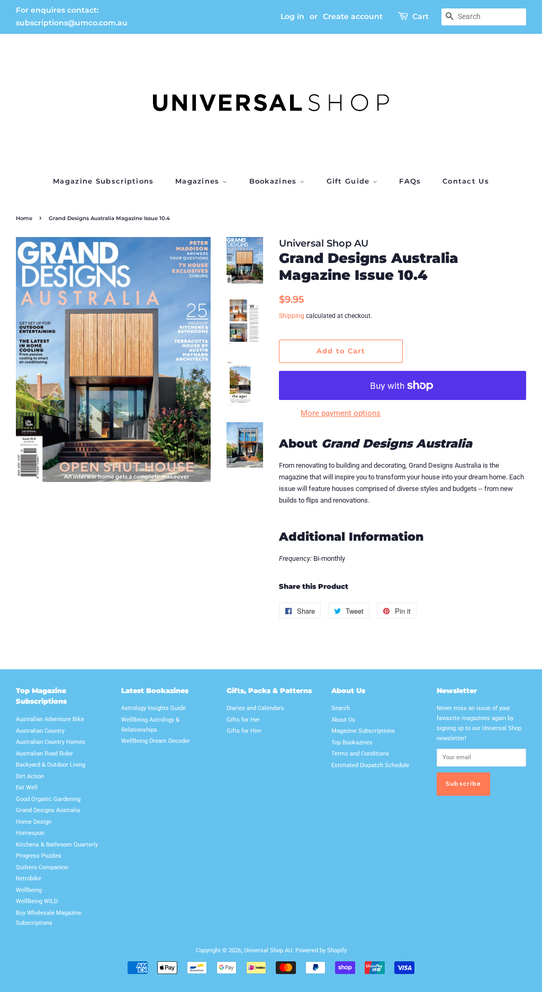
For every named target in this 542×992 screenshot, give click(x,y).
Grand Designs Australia (48, 810)
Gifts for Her (243, 719)
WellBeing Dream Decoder (155, 741)
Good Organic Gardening (48, 799)
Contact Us (465, 181)
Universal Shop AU (268, 950)
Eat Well (27, 787)
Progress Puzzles (38, 855)
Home (24, 218)
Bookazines (274, 181)
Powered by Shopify (321, 950)
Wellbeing (29, 890)
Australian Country (40, 730)
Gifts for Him (244, 730)
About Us (343, 719)
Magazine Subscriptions (103, 181)
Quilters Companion (42, 867)
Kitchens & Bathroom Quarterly (57, 844)
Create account (353, 16)
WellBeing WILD (37, 901)
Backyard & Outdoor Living (50, 764)
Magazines (198, 181)
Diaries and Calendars (255, 708)
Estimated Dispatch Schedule (370, 765)
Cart (420, 16)
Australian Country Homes (50, 742)
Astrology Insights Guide (153, 708)
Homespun (30, 833)
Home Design (33, 821)
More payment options (341, 413)
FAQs (410, 181)
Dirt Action (30, 776)
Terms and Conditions (360, 753)
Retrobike (28, 878)
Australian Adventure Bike (50, 719)
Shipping (291, 316)
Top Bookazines (352, 742)
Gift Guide (350, 181)
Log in (292, 16)
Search (340, 708)
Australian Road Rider (44, 753)
